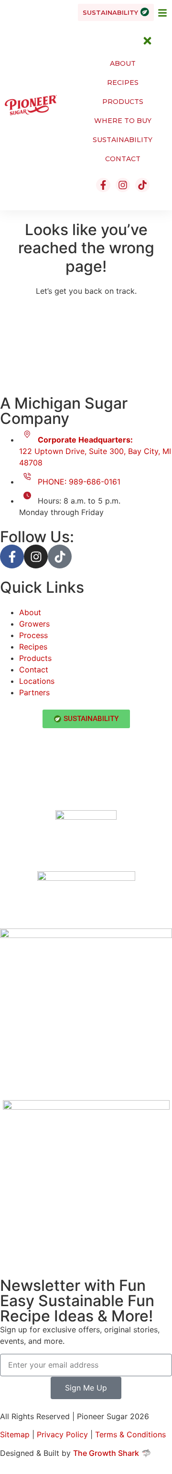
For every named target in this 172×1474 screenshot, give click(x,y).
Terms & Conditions (130, 1434)
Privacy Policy (62, 1434)
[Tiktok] (60, 556)
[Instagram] (36, 556)
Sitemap (15, 1434)
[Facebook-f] (12, 556)
